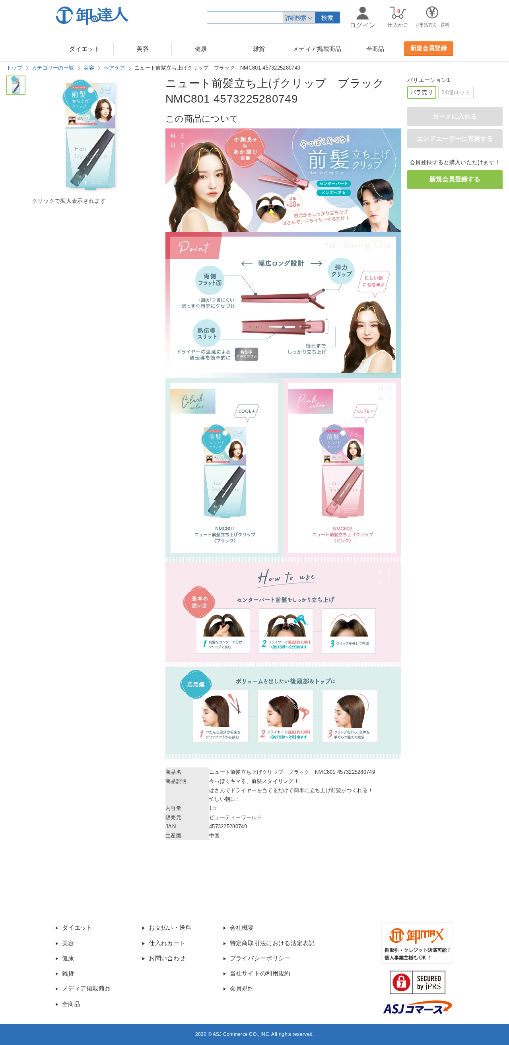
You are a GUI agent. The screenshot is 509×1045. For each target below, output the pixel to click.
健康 (201, 48)
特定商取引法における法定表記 (272, 943)
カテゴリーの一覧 (53, 68)
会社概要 (242, 927)
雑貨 (259, 48)
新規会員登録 (428, 48)
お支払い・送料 (170, 927)
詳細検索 (295, 17)
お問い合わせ (167, 958)
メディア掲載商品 (317, 48)
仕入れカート (167, 943)
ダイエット (84, 48)
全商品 (375, 48)
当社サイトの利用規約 (260, 973)
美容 (142, 48)
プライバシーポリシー (260, 958)
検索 (327, 17)
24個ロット (456, 92)
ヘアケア (114, 68)
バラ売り (421, 92)
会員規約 (242, 988)
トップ (14, 68)
